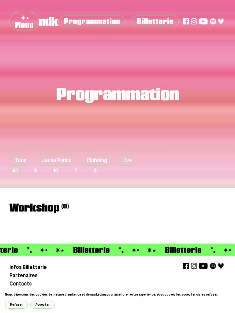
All (15, 170)
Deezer (221, 21)
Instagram (194, 21)
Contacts (20, 283)
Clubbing (97, 160)
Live (127, 160)
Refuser (16, 304)
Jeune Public (56, 160)
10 (55, 170)
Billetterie (155, 21)
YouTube (203, 21)
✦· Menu (24, 21)
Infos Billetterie (28, 267)
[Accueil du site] (48, 21)
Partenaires (23, 275)
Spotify (213, 21)
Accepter (42, 304)
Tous (20, 160)
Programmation (92, 21)
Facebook (186, 21)
